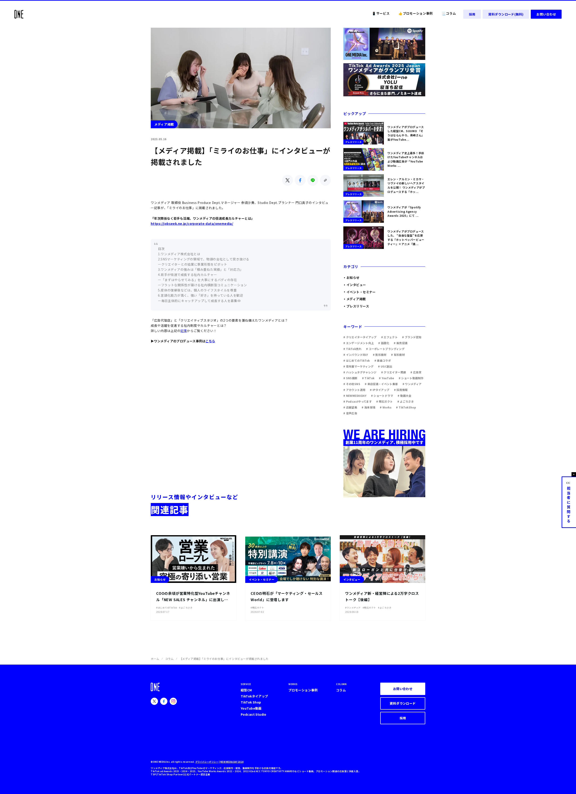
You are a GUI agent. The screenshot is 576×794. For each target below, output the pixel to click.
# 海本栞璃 (368, 407)
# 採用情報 (401, 390)
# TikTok (368, 378)
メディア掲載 (356, 299)
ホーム (155, 659)
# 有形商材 (398, 354)
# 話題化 (383, 343)
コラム (169, 659)
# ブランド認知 (411, 337)
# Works (386, 407)
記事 (183, 330)
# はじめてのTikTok (356, 360)
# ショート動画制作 (411, 378)
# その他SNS (351, 384)
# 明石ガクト (384, 401)
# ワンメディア (412, 384)
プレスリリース (357, 306)
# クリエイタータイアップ (360, 337)
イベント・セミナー (361, 292)
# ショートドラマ (382, 395)
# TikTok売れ (352, 349)
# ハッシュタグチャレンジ (360, 372)
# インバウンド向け (355, 354)
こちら (210, 341)
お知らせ (353, 277)
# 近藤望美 (350, 407)
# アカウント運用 (354, 390)
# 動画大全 (404, 395)
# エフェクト (389, 337)
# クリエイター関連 (393, 372)
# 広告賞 (415, 372)
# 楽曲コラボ (382, 360)
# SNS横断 (350, 378)
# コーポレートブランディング (385, 349)
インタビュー (356, 284)
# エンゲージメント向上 (358, 343)
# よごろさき (405, 401)
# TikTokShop (406, 407)
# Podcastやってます (357, 401)
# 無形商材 (380, 354)
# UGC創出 (385, 366)
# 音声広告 (350, 413)
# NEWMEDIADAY (355, 395)
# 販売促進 (400, 343)
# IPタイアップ (379, 390)
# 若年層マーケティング (358, 366)
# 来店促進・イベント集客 (381, 384)
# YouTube (386, 378)
